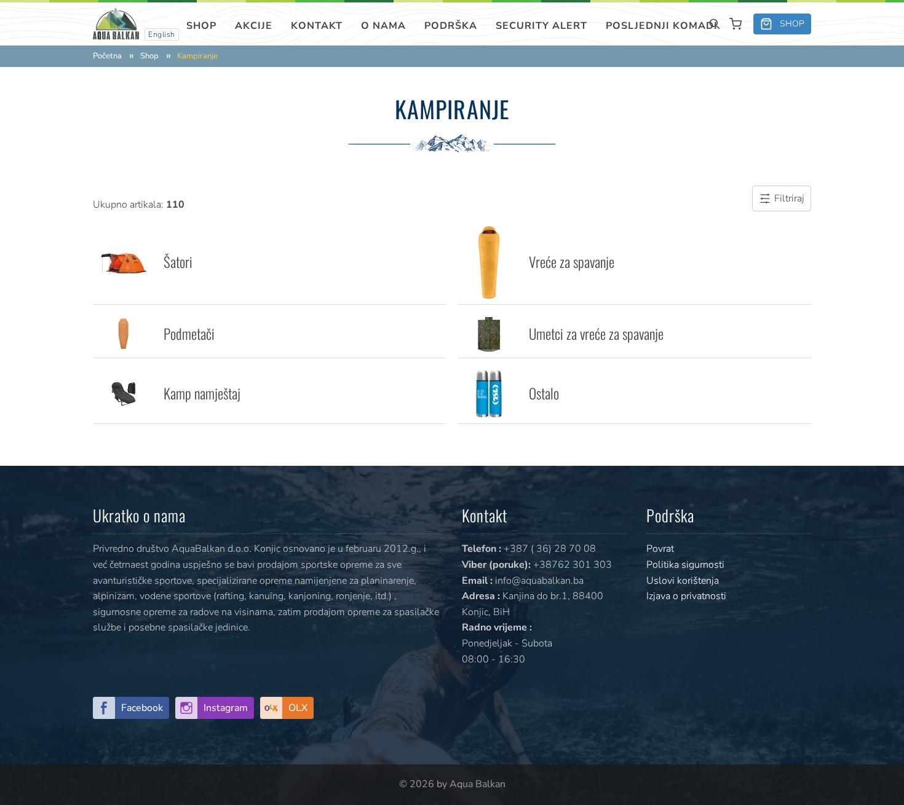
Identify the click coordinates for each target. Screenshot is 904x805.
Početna (107, 56)
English (161, 34)
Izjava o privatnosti (686, 596)
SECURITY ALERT (541, 26)
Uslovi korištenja (682, 580)
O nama (383, 26)
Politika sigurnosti (685, 564)
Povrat (660, 549)
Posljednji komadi (662, 26)
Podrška (450, 26)
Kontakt (317, 26)
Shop (201, 26)
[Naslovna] (116, 23)
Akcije (253, 26)
